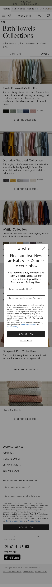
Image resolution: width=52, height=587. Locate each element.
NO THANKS (26, 340)
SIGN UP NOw (26, 334)
